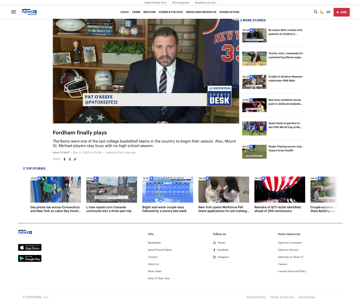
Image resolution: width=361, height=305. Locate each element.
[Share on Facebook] (64, 159)
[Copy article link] (75, 159)
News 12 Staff (61, 152)
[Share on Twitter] (69, 159)
